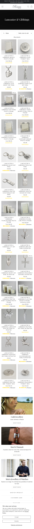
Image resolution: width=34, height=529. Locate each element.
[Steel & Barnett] (17, 436)
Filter (7, 33)
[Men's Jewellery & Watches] (17, 468)
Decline (17, 521)
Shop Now (17, 423)
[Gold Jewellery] (17, 406)
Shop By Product (16, 492)
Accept (17, 517)
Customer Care (16, 497)
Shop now (17, 455)
